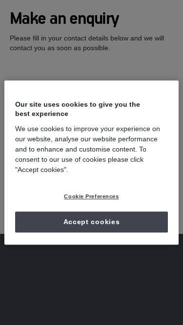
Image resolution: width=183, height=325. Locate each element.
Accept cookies (91, 222)
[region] (91, 162)
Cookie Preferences (91, 196)
